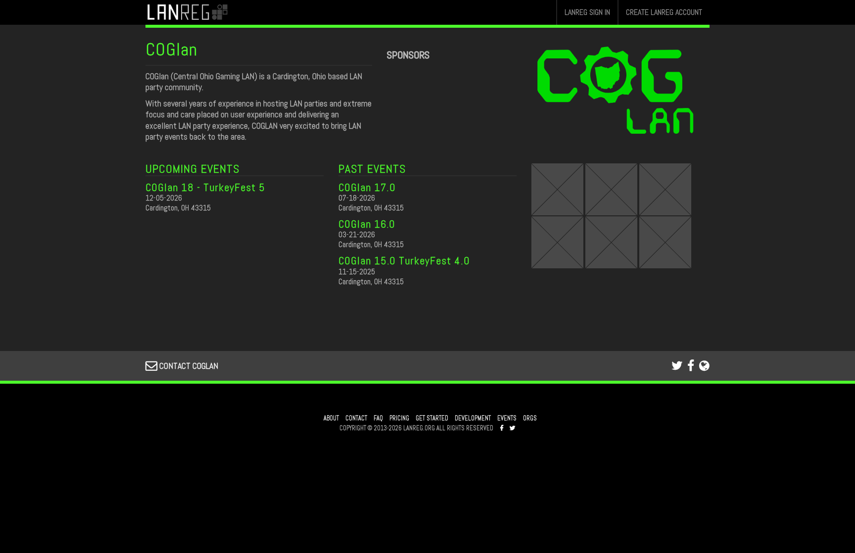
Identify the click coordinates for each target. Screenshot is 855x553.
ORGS (530, 418)
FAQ (378, 418)
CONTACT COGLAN (187, 365)
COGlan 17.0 (367, 187)
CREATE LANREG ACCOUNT (664, 12)
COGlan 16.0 (366, 224)
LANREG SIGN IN (587, 12)
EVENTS (507, 418)
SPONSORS (408, 55)
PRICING (399, 418)
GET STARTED (432, 418)
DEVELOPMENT (473, 418)
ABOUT (331, 418)
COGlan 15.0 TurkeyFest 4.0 (404, 260)
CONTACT (356, 418)
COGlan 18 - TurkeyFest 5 (205, 187)
